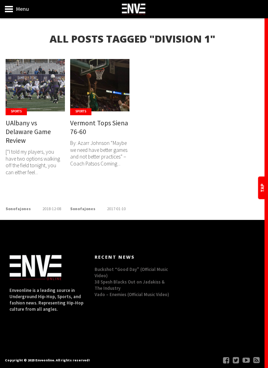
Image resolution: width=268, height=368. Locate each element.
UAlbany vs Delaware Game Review (28, 132)
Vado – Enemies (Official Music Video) (132, 294)
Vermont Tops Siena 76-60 (99, 127)
